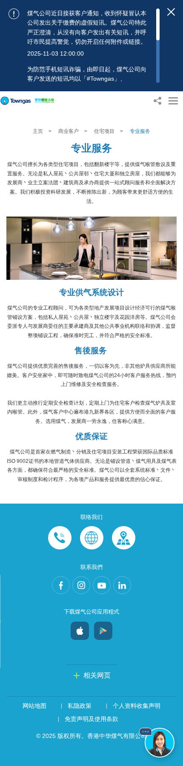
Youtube (102, 585)
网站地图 (34, 705)
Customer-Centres (123, 537)
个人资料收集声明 (136, 705)
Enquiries (91, 537)
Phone (59, 537)
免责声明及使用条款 (91, 718)
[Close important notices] (171, 11)
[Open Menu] (173, 100)
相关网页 (97, 675)
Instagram (81, 585)
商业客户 (69, 131)
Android (103, 628)
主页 (38, 131)
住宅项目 (105, 131)
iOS (80, 628)
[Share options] (157, 100)
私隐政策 (80, 705)
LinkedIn (122, 585)
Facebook (61, 585)
